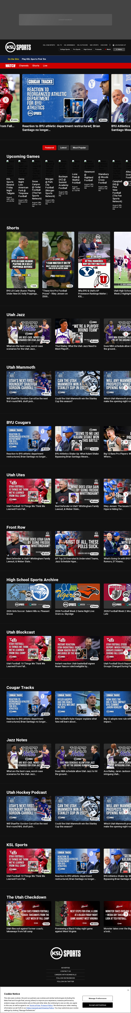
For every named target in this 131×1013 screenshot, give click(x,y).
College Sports (65, 49)
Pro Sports (76, 49)
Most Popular (79, 147)
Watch (108, 49)
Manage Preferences (97, 998)
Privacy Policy (47, 1005)
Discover (104, 45)
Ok (128, 990)
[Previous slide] (6, 100)
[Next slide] (125, 100)
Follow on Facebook (65, 978)
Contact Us (65, 971)
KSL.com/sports (49, 45)
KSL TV (59, 45)
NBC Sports (94, 45)
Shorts (35, 65)
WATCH (10, 65)
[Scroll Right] (125, 183)
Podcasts (98, 49)
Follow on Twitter (65, 981)
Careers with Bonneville (65, 975)
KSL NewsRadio (69, 45)
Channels (24, 65)
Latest (63, 147)
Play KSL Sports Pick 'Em (34, 59)
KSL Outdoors (82, 45)
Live (45, 65)
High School (88, 49)
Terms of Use (35, 1005)
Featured (49, 147)
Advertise (65, 968)
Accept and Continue (97, 1005)
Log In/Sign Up (120, 45)
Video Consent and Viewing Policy (40, 1008)
